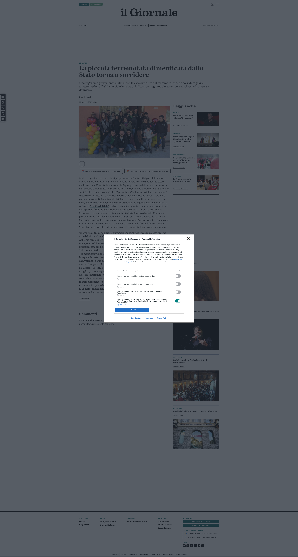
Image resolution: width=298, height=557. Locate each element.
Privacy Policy (162, 318)
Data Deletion (136, 318)
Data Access (149, 318)
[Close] (189, 239)
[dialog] (149, 278)
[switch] (178, 276)
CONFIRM (132, 310)
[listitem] (149, 271)
